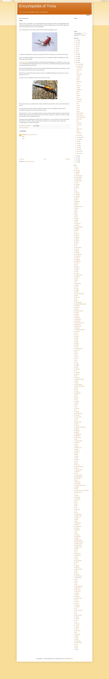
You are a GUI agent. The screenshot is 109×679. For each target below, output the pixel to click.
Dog (76, 298)
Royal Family (78, 553)
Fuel (76, 360)
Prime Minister (78, 526)
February (79, 151)
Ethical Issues (78, 324)
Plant (76, 505)
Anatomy (77, 174)
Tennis (76, 599)
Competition (77, 256)
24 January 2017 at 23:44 (32, 134)
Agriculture (77, 170)
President (77, 524)
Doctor (76, 295)
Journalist (77, 411)
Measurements (78, 437)
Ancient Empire (78, 177)
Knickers (78, 95)
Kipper (78, 111)
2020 (77, 52)
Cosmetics (77, 268)
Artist (76, 191)
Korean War (79, 70)
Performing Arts (78, 492)
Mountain (77, 459)
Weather (77, 637)
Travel (76, 620)
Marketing (77, 430)
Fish (76, 351)
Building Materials (79, 227)
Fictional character (79, 348)
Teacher (76, 594)
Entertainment (78, 319)
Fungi (76, 362)
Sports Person (78, 588)
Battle (76, 199)
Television (77, 596)
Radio (76, 533)
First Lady (77, 350)
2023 (77, 46)
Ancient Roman (78, 180)
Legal (76, 420)
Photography (77, 499)
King (78, 121)
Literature (77, 425)
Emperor (77, 314)
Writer (76, 647)
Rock (76, 552)
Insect (76, 399)
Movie (76, 461)
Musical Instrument (79, 466)
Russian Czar (78, 555)
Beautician (77, 201)
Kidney (78, 130)
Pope (76, 521)
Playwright (77, 509)
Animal (76, 182)
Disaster (77, 292)
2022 (77, 48)
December (79, 64)
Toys (76, 613)
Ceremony (77, 233)
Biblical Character (79, 206)
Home (45, 159)
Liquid (76, 423)
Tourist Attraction (78, 610)
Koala (78, 83)
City (76, 245)
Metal (76, 444)
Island (76, 404)
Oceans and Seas (78, 475)
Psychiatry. (77, 528)
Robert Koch (79, 81)
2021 (77, 50)
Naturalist (77, 471)
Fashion (76, 343)
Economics (77, 305)
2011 (77, 162)
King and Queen (78, 413)
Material (77, 432)
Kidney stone (79, 128)
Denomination (78, 283)
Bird (76, 210)
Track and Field (78, 615)
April (78, 147)
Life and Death (78, 422)
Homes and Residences (80, 386)
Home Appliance (78, 384)
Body (76, 215)
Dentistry (77, 285)
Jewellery (77, 408)
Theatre (76, 603)
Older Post (68, 159)
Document (77, 297)
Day (76, 281)
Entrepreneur (77, 321)
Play (76, 507)
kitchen (27, 74)
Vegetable (77, 627)
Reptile (76, 548)
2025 (77, 42)
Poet (76, 511)
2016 (77, 60)
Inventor (77, 403)
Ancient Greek (78, 179)
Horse (76, 389)
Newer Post (21, 159)
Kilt (77, 126)
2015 (77, 62)
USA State (77, 623)
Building (77, 225)
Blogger (71, 658)
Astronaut (77, 192)
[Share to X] (36, 125)
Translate (83, 35)
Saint (76, 557)
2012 (77, 160)
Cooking (77, 266)
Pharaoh (77, 495)
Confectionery (78, 261)
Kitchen (78, 105)
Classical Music (78, 247)
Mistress (77, 452)
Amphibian (77, 172)
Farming (77, 341)
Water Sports (77, 634)
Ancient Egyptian (78, 175)
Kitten (78, 103)
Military (76, 446)
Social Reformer (78, 577)
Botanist (77, 218)
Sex (76, 564)
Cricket (76, 271)
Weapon (26, 127)
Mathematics (77, 435)
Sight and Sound (78, 569)
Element (77, 309)
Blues (76, 211)
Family (76, 340)
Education (77, 307)
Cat (76, 232)
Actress (76, 168)
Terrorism (77, 601)
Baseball (77, 198)
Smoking (77, 574)
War (76, 632)
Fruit (76, 358)
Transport (77, 618)
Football (77, 357)
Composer (77, 257)
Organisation (77, 481)
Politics (76, 519)
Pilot (76, 502)
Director (77, 288)
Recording (77, 534)
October (78, 135)
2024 (77, 44)
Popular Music (78, 523)
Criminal (77, 273)
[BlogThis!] (35, 125)
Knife (78, 93)
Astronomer (77, 194)
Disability (77, 290)
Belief (76, 204)
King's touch (79, 119)
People (76, 488)
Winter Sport (77, 641)
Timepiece (77, 606)
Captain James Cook (23, 62)
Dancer (76, 280)
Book (76, 216)
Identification (78, 393)
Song (76, 579)
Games (76, 367)
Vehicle (76, 629)
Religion (77, 538)
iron (50, 119)
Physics (76, 500)
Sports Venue (78, 591)
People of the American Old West (82, 490)
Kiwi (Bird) (79, 101)
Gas (76, 370)
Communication (78, 254)
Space (76, 581)
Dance (76, 278)
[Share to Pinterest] (38, 125)
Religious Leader (78, 543)
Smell (76, 572)
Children (77, 239)
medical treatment (78, 440)
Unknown (24, 134)
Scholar (76, 558)
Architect (77, 187)
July (78, 141)
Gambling (77, 365)
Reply (23, 138)
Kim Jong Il (79, 124)
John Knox (79, 85)
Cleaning (77, 249)
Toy (76, 611)
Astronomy (77, 196)
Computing (77, 259)
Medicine (77, 442)
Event (76, 333)
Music (76, 463)
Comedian (77, 252)
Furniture (77, 363)
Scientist (77, 562)
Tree (76, 622)
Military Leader (78, 447)
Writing (76, 649)
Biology (77, 208)
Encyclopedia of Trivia (37, 6)
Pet (76, 493)
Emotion (77, 312)
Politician (77, 517)
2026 (77, 40)
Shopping (77, 565)
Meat (76, 439)
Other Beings (78, 483)
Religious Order (78, 547)
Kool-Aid (78, 75)
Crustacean (77, 276)
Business (77, 230)
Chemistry (77, 237)
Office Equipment (78, 476)
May (78, 145)
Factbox (76, 338)
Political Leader (78, 516)
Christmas (77, 240)
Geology (77, 374)
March (78, 149)
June (78, 143)
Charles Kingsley (80, 115)
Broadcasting (78, 223)
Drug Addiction (78, 302)
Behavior (77, 203)
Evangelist (77, 331)
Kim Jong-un (79, 123)
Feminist (77, 345)
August (78, 139)
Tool (23, 127)
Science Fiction (78, 560)
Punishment (77, 529)
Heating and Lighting (79, 379)
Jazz (76, 406)
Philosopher (77, 497)
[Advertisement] (9, 664)
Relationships (78, 536)
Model (76, 454)
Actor (76, 167)
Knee (78, 97)
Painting (77, 487)
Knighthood (79, 89)
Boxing (76, 220)
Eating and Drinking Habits (80, 304)
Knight (78, 91)
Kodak (78, 79)
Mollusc (77, 456)
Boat (76, 213)
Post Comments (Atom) (29, 161)
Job (76, 410)
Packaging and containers (80, 485)
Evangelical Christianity (80, 329)
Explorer (77, 336)
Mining (76, 449)
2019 (77, 54)
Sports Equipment (78, 586)
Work (76, 646)
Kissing (78, 109)
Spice (76, 582)
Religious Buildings (79, 541)
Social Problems (78, 576)
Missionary (77, 451)
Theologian (77, 605)
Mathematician (78, 434)
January (78, 153)
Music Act (77, 464)
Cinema (76, 242)
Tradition (77, 617)
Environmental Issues (79, 322)
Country (77, 269)
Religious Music (78, 545)
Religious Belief (78, 540)
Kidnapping (79, 132)
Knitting (78, 87)
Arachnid (77, 186)
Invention (77, 401)
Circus (76, 244)
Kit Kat (78, 107)
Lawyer (76, 418)
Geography (77, 372)
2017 (77, 58)
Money (76, 458)
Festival (76, 346)
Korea (78, 71)
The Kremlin (79, 68)
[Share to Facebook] (37, 125)
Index (76, 396)
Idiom (76, 394)
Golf (76, 375)
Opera (76, 480)
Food (76, 355)
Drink (76, 300)
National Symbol (78, 469)
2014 (77, 156)
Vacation (77, 625)
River (76, 550)
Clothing (77, 251)
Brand (76, 221)
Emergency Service (79, 310)
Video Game (77, 630)
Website (76, 639)
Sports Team (77, 589)
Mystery (77, 468)
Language (77, 415)
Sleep (76, 570)
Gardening (77, 369)
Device (76, 286)
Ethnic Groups (78, 326)
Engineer (77, 316)
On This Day (78, 478)
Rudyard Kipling (80, 113)
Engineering (77, 317)
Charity (76, 235)
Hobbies (77, 382)
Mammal (77, 428)
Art (76, 189)
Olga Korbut (79, 73)
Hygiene (77, 391)
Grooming (77, 377)
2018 (77, 56)
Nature (76, 473)
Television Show (78, 598)
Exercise (77, 334)
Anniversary (77, 184)
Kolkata (78, 77)
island (20, 63)
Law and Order (78, 416)
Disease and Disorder (79, 293)
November (79, 66)
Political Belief (78, 514)
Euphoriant (77, 328)
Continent (77, 262)
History (76, 381)
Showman (77, 567)
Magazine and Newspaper (80, 427)
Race (76, 531)
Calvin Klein (79, 99)
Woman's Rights (78, 642)
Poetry (76, 512)
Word (76, 644)
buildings (77, 228)
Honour (76, 387)
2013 (77, 158)
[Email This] (33, 125)
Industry (77, 398)
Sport (76, 584)
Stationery (77, 593)
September (79, 137)
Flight (76, 353)
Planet (76, 504)
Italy (27, 113)
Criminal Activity (78, 275)
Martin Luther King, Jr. (81, 117)
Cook (76, 264)
